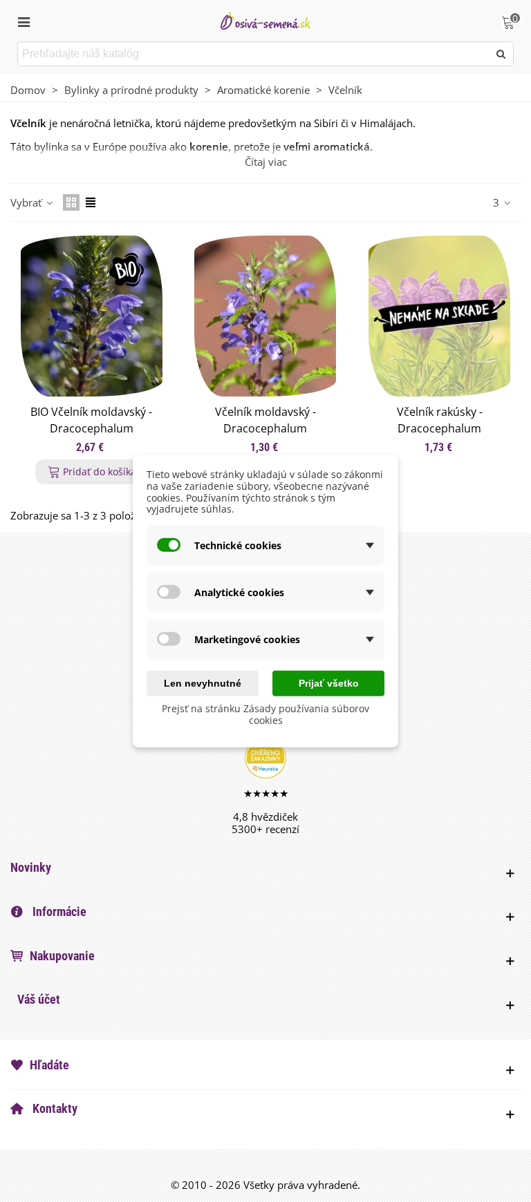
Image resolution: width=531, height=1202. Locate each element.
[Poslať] (501, 54)
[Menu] (23, 21)
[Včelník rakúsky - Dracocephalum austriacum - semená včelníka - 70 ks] (439, 316)
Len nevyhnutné (202, 683)
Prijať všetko (329, 683)
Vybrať (27, 202)
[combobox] (254, 54)
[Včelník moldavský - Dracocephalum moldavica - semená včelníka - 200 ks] (265, 316)
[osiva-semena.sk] (265, 20)
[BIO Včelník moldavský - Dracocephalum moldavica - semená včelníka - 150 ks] (91, 316)
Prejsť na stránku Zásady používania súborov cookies (265, 714)
